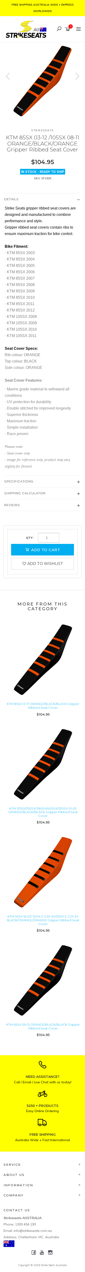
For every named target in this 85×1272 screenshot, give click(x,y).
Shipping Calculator (25, 493)
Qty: (30, 537)
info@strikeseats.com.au (33, 1231)
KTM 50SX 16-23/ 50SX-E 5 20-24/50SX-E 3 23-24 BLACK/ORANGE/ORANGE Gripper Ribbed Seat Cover (43, 920)
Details (11, 199)
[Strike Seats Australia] (27, 28)
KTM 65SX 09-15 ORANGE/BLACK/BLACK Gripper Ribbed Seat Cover (43, 1026)
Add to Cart (45, 549)
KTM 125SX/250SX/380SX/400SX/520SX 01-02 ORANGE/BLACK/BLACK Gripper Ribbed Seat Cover (43, 812)
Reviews (12, 505)
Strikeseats (42, 130)
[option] (42, 81)
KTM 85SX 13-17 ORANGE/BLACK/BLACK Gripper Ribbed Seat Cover (43, 705)
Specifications (19, 481)
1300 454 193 (25, 1224)
